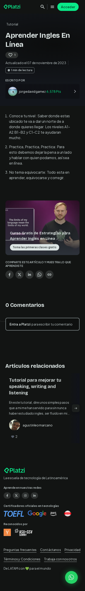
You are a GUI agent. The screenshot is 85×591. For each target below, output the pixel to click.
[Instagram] (25, 495)
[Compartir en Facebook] (9, 274)
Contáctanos (50, 550)
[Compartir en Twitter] (19, 274)
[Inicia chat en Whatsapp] (71, 577)
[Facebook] (7, 495)
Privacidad (73, 550)
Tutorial (12, 24)
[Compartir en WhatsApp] (39, 274)
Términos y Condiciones (22, 559)
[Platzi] (12, 6)
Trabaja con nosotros (60, 559)
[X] (16, 495)
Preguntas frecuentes (20, 550)
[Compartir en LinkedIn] (29, 274)
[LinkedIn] (34, 495)
